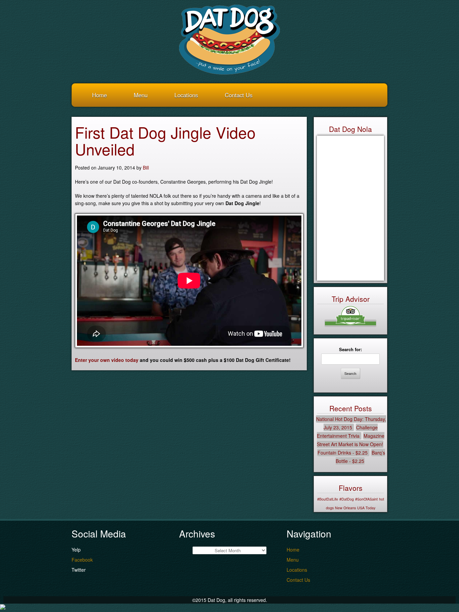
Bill (146, 167)
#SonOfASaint (366, 499)
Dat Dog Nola (350, 129)
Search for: (350, 349)
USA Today (366, 507)
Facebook (82, 559)
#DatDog (346, 499)
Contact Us (238, 95)
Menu (141, 95)
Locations (186, 95)
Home (99, 95)
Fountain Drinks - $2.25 (343, 452)
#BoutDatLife (327, 499)
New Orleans (345, 507)
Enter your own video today (106, 360)
